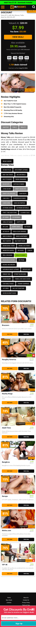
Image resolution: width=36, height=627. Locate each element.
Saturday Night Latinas (11, 269)
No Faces (21, 250)
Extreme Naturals (23, 208)
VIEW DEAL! (18, 37)
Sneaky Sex (6, 274)
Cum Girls (6, 198)
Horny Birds (16, 226)
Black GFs (6, 184)
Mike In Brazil (7, 236)
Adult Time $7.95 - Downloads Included (18, 2)
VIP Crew (6, 288)
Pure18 (30, 250)
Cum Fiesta (22, 193)
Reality (23, 127)
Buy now (9, 334)
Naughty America (9, 360)
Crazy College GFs (9, 193)
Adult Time (6, 428)
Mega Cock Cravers (19, 231)
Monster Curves (8, 250)
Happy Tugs (20, 222)
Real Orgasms (7, 255)
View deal (26, 334)
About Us (25, 597)
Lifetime (9, 602)
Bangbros (6, 462)
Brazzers (5, 325)
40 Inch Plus (7, 170)
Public (14, 127)
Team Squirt (7, 279)
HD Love (5, 226)
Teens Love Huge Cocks (22, 279)
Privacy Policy (26, 602)
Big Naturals (21, 174)
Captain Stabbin (18, 184)
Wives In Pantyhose (9, 293)
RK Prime (21, 260)
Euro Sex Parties (19, 203)
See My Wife (26, 269)
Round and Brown (9, 264)
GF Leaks (5, 217)
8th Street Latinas (21, 170)
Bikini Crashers (21, 179)
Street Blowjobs (20, 274)
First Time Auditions (10, 212)
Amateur (5, 127)
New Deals (9, 600)
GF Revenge (16, 217)
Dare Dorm (6, 203)
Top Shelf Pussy (8, 283)
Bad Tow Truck (8, 174)
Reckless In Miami (9, 260)
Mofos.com (6, 530)
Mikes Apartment (21, 236)
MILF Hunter (7, 241)
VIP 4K (4, 565)
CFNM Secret (7, 189)
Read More (7, 161)
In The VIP (6, 231)
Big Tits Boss (7, 179)
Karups (5, 496)
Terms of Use (26, 605)
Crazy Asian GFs (20, 189)
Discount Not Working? (18, 53)
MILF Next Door (20, 241)
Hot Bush (27, 226)
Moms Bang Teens (9, 245)
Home (9, 597)
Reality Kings (20, 255)
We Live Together (18, 288)
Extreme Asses (8, 208)
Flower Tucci (25, 212)
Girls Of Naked (8, 222)
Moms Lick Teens (24, 245)
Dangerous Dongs (19, 198)
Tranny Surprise (23, 283)
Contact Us (26, 600)
